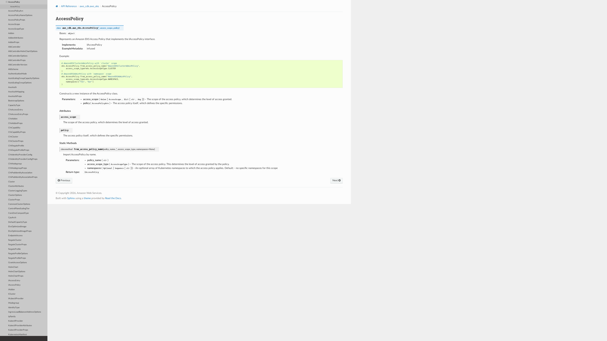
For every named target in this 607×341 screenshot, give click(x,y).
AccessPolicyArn (15, 11)
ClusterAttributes (16, 186)
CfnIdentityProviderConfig (20, 155)
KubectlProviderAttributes (20, 326)
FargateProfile (14, 249)
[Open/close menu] (6, 2)
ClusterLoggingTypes (17, 191)
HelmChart (13, 267)
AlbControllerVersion (17, 65)
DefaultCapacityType (17, 222)
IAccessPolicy (14, 285)
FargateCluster (14, 240)
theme (87, 198)
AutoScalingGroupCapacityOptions (23, 78)
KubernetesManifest (17, 335)
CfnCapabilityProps (17, 132)
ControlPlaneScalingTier (19, 209)
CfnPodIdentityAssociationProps (22, 177)
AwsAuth (12, 87)
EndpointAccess (15, 236)
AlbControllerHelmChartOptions (22, 51)
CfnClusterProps (15, 141)
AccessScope (14, 24)
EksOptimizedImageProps (20, 231)
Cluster (11, 182)
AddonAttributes (15, 38)
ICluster (11, 294)
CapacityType (14, 105)
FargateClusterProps (17, 245)
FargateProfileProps (17, 258)
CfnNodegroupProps (17, 168)
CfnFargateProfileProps (18, 150)
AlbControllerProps (17, 60)
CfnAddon (12, 119)
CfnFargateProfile (16, 146)
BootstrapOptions (16, 101)
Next (335, 180)
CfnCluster (13, 137)
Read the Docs (113, 198)
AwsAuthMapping (16, 92)
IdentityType (14, 308)
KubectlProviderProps (18, 330)
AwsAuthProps (15, 96)
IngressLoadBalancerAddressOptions (24, 312)
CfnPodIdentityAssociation (20, 173)
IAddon (11, 290)
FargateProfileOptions (18, 254)
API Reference (69, 6)
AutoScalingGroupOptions (20, 83)
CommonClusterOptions (19, 204)
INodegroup (13, 303)
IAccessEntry (14, 281)
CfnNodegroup (15, 164)
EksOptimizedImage (17, 227)
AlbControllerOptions (18, 56)
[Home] (57, 6)
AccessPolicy (14, 2)
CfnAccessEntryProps (18, 114)
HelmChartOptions (16, 272)
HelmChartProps (15, 276)
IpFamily (12, 317)
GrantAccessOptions (17, 263)
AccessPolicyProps (16, 20)
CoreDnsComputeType (18, 213)
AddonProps (13, 42)
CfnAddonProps (15, 123)
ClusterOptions (15, 195)
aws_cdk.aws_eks (89, 6)
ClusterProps (14, 200)
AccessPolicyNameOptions (20, 15)
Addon (11, 33)
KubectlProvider (15, 321)
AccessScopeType (16, 29)
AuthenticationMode (17, 74)
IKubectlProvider (16, 299)
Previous (65, 180)
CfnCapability (14, 128)
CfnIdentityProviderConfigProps (22, 159)
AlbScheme (13, 69)
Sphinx (71, 198)
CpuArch (12, 218)
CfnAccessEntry (15, 110)
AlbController (14, 47)
